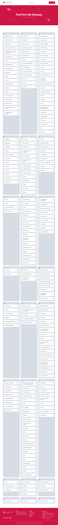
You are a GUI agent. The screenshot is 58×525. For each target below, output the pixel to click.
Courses (52, 2)
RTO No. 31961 (38, 523)
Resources (31, 515)
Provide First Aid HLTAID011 (21, 513)
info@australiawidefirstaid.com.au (48, 513)
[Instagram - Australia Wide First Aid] (10, 518)
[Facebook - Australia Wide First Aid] (3, 518)
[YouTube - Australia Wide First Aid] (6, 518)
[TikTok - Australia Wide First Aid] (8, 518)
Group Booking (32, 513)
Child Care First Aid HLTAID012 (21, 514)
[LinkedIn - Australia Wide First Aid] (5, 518)
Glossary (30, 516)
